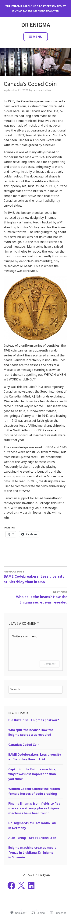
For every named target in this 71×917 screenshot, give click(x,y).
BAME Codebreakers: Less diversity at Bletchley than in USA (34, 577)
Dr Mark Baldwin (42, 90)
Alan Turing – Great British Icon (32, 838)
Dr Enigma (35, 25)
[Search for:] (35, 689)
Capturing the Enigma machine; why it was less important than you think (32, 774)
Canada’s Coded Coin (23, 745)
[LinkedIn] (31, 885)
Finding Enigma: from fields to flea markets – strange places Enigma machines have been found (34, 808)
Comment (49, 663)
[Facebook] (11, 885)
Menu (38, 37)
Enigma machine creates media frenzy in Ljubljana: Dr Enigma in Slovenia (32, 852)
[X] (21, 885)
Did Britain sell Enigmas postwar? (33, 720)
